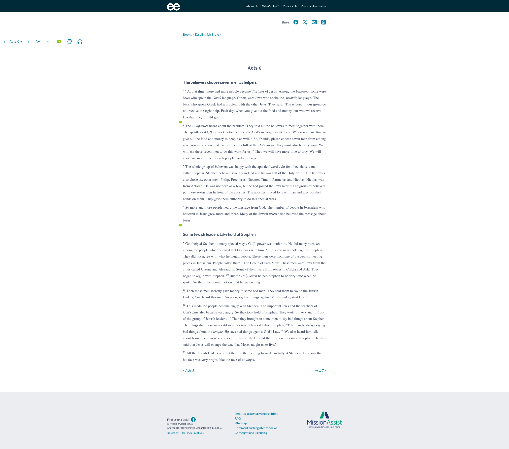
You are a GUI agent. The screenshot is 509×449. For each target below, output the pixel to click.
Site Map (241, 423)
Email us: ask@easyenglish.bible (256, 413)
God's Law (190, 312)
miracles (314, 243)
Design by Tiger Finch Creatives (185, 432)
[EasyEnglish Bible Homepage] (173, 9)
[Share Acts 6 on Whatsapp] (323, 22)
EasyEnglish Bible (207, 34)
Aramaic (291, 97)
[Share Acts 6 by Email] (313, 22)
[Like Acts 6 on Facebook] (295, 22)
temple (218, 331)
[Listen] (80, 41)
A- (48, 41)
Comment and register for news (256, 428)
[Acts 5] (5, 41)
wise (314, 145)
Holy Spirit (266, 145)
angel (250, 359)
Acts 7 (319, 370)
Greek (217, 97)
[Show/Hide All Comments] (59, 41)
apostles (202, 125)
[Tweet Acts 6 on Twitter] (304, 22)
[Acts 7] (28, 41)
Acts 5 (189, 370)
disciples (258, 91)
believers (302, 91)
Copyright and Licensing (251, 432)
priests (274, 213)
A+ (38, 41)
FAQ (238, 418)
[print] (69, 41)
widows (297, 104)
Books (187, 34)
